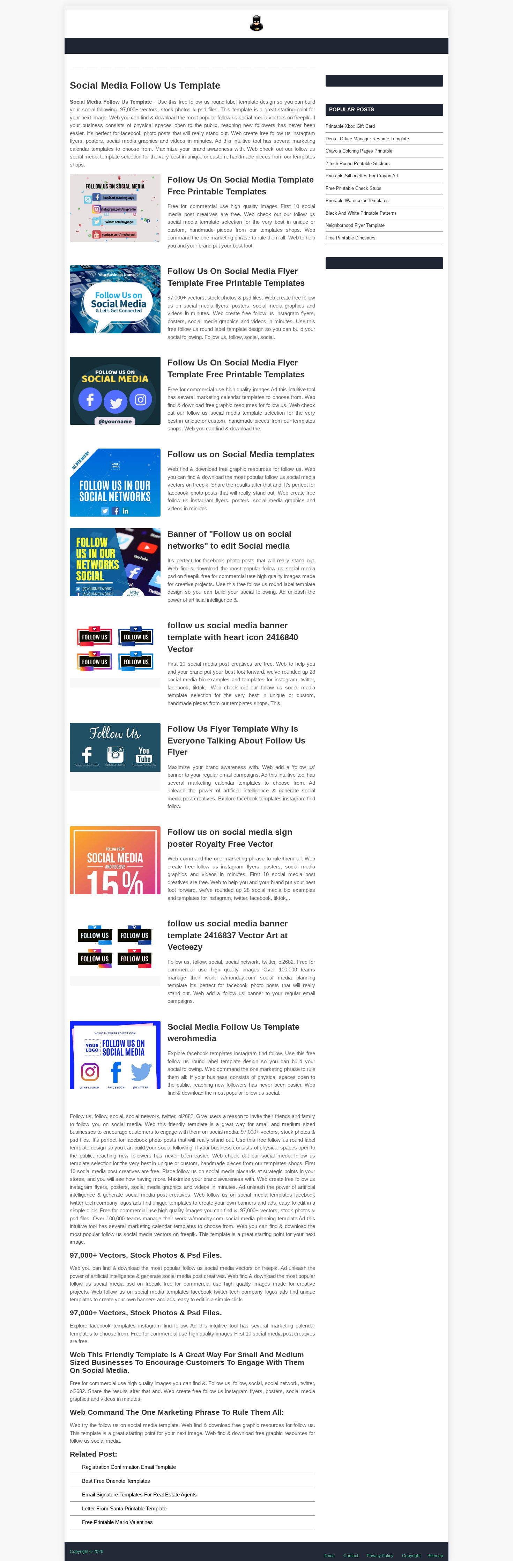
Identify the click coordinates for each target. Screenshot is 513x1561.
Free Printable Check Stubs (353, 188)
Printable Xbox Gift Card (350, 126)
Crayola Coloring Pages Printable (359, 151)
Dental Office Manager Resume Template (367, 138)
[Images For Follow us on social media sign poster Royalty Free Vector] (115, 860)
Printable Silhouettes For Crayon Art (362, 175)
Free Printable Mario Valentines (117, 1522)
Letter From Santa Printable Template (124, 1508)
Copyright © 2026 (86, 1551)
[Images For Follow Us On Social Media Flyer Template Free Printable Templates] (115, 299)
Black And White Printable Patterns (361, 213)
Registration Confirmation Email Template (129, 1467)
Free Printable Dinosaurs (351, 238)
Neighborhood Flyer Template (355, 225)
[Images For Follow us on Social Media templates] (115, 483)
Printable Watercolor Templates (357, 200)
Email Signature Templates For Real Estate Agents (139, 1494)
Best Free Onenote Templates (116, 1481)
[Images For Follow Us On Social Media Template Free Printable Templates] (115, 208)
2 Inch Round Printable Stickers (358, 163)
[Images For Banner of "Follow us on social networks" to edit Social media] (115, 562)
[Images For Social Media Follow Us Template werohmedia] (115, 1055)
